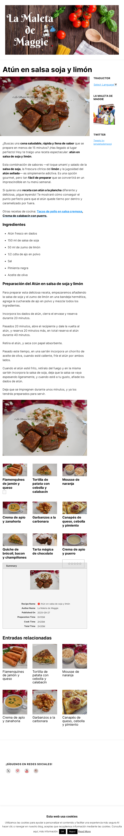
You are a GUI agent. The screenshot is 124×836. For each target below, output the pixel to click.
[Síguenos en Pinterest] (17, 770)
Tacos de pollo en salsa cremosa (59, 211)
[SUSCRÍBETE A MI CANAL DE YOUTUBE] (26, 770)
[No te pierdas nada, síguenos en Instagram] (36, 770)
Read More (84, 831)
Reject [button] (72, 831)
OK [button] (62, 831)
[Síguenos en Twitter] (8, 770)
